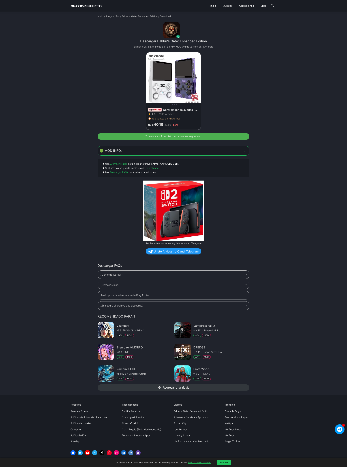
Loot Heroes (181, 429)
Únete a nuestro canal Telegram (176, 251)
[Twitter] (80, 452)
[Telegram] (94, 452)
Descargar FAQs (119, 172)
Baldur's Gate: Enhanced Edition (191, 411)
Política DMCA (78, 435)
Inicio (213, 5)
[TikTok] (101, 452)
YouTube (230, 435)
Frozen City (180, 423)
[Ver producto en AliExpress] (173, 91)
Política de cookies (80, 423)
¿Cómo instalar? (109, 284)
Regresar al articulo (174, 387)
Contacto (75, 429)
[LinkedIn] (123, 452)
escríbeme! (153, 168)
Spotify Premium (131, 411)
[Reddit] (138, 452)
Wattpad (229, 423)
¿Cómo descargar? (111, 274)
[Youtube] (87, 452)
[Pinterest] (109, 452)
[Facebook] (73, 452)
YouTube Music (233, 429)
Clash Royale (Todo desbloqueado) (141, 429)
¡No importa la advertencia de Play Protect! (125, 295)
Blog (263, 5)
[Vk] (130, 452)
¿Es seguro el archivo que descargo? (121, 305)
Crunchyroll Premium (133, 417)
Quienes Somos (79, 411)
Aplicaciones (246, 5)
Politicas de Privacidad (199, 462)
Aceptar (224, 462)
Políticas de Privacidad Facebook (88, 417)
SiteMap (75, 441)
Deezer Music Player (236, 417)
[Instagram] (116, 452)
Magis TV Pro (232, 441)
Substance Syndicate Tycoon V (191, 417)
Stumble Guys (233, 411)
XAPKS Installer (118, 163)
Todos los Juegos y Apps (136, 435)
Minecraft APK (130, 423)
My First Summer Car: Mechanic (191, 441)
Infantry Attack (182, 435)
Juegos (227, 5)
